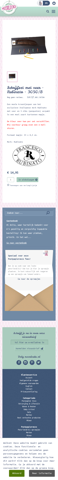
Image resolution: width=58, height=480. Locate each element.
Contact (29, 389)
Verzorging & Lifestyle (29, 404)
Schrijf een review (35, 97)
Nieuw (29, 420)
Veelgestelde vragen (29, 380)
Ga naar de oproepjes (29, 279)
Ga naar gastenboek (16, 243)
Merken (29, 415)
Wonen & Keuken (29, 406)
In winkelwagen (26, 179)
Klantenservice (29, 375)
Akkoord (16, 473)
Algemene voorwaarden (29, 383)
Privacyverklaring (29, 392)
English (29, 386)
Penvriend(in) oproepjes (29, 430)
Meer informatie (42, 473)
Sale (29, 412)
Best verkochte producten (29, 418)
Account (29, 378)
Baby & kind (29, 409)
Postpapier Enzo (29, 401)
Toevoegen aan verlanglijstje (23, 185)
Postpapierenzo (29, 427)
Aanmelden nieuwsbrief (27, 348)
